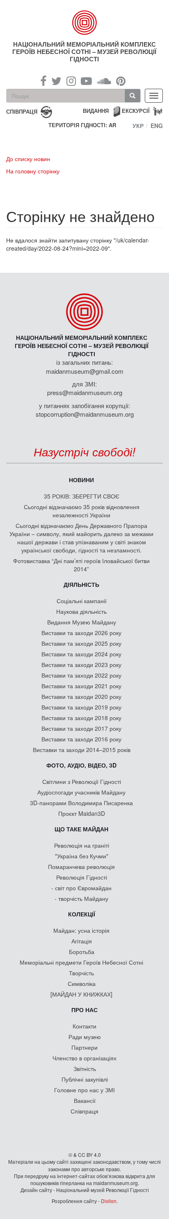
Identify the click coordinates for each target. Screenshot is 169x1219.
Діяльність (81, 584)
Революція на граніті (81, 845)
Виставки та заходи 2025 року (81, 643)
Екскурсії (136, 110)
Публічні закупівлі (85, 1079)
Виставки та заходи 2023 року (81, 664)
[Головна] (85, 22)
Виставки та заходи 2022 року (81, 675)
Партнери (84, 1047)
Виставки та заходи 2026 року (81, 633)
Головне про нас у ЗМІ (84, 1090)
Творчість (81, 973)
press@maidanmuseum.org (84, 392)
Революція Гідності (81, 877)
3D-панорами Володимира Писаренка (81, 803)
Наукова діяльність (81, 611)
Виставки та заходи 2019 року (81, 707)
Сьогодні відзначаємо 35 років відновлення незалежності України (81, 511)
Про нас (84, 1010)
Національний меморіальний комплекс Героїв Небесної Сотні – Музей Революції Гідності (84, 51)
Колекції (81, 914)
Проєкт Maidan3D (81, 813)
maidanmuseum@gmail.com (84, 371)
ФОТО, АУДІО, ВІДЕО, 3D (81, 765)
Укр (138, 125)
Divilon (108, 1200)
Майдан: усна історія (81, 930)
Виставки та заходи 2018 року (81, 718)
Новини (81, 480)
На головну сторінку (32, 171)
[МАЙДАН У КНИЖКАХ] (81, 994)
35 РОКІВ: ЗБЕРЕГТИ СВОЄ (81, 496)
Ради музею (85, 1037)
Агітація (81, 941)
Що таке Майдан (81, 829)
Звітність (84, 1068)
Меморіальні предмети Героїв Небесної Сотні (81, 962)
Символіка (82, 983)
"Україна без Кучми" (81, 856)
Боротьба (81, 951)
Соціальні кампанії (82, 601)
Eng (157, 125)
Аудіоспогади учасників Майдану (81, 792)
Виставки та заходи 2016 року (81, 739)
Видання (96, 110)
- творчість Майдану (81, 898)
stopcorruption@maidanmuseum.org (85, 414)
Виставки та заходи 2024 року (81, 654)
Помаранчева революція (81, 866)
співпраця (21, 111)
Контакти (84, 1026)
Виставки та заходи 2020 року (81, 696)
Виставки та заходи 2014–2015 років (81, 749)
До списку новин (28, 159)
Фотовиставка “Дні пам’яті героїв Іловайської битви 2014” (81, 565)
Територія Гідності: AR (82, 125)
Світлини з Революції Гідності (81, 781)
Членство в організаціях (84, 1058)
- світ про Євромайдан (81, 888)
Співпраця (84, 1111)
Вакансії (85, 1100)
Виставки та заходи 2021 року (81, 686)
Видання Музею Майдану (81, 622)
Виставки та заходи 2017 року (81, 728)
